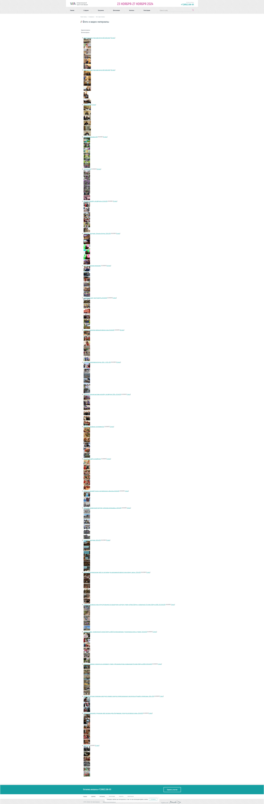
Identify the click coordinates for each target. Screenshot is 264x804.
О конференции (91, 16)
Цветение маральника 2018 (91, 137)
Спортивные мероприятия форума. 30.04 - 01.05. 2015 (97, 362)
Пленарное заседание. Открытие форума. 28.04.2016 (97, 233)
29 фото (118, 362)
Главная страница (83, 16)
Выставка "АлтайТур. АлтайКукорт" (92, 459)
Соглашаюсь (153, 799)
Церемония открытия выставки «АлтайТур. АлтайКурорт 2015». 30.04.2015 (102, 394)
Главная (72, 10)
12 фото (112, 426)
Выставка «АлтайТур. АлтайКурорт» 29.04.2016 (95, 201)
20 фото (113, 38)
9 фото (128, 394)
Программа (101, 10)
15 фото (115, 201)
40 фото (109, 265)
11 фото (94, 104)
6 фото (118, 233)
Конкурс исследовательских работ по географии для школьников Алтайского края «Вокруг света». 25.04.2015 (112, 572)
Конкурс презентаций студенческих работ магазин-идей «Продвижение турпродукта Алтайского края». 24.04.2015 (113, 713)
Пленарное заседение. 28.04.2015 (92, 540)
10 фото (105, 137)
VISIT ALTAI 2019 (87, 104)
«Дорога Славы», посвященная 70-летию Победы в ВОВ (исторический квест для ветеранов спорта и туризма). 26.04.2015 (115, 632)
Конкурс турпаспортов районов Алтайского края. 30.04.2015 (99, 330)
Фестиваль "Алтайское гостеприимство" (94, 426)
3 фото (126, 491)
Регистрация (147, 10)
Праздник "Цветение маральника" (92, 265)
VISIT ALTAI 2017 (87, 169)
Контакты (131, 10)
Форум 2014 (87, 745)
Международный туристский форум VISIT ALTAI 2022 (97, 38)
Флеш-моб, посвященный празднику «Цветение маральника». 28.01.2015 (102, 508)
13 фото (155, 632)
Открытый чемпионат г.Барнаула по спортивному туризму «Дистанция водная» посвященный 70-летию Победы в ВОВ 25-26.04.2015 (118, 664)
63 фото (99, 169)
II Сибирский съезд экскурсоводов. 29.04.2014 (95, 298)
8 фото (150, 713)
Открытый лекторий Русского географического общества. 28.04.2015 (101, 491)
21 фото (109, 459)
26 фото (113, 70)
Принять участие (172, 790)
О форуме (86, 10)
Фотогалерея (116, 10)
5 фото (172, 604)
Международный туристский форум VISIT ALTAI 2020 (97, 70)
